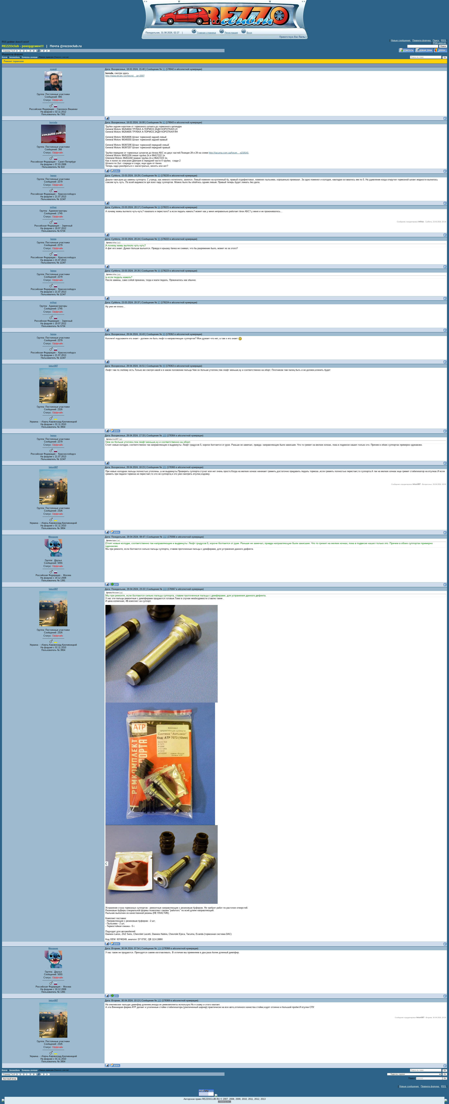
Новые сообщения (401, 40)
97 (159, 302)
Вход (249, 32)
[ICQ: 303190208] (114, 584)
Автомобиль (14, 57)
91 (164, 69)
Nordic (26, 54)
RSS (444, 40)
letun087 (53, 366)
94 (159, 207)
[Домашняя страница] (115, 430)
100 (164, 435)
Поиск (436, 40)
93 (159, 175)
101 (164, 467)
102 (165, 537)
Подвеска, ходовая (29, 57)
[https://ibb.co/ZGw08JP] (161, 903)
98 (164, 334)
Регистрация (231, 32)
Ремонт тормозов (46, 57)
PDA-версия (440, 43)
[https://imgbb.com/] (160, 824)
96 (159, 270)
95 (159, 239)
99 (164, 366)
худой (53, 69)
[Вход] (243, 32)
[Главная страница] (194, 32)
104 (159, 948)
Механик (53, 537)
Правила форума (421, 40)
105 (159, 1000)
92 (164, 122)
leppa (53, 175)
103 (165, 589)
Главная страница (206, 32)
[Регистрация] (221, 32)
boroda (53, 122)
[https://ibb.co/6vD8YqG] (161, 701)
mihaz (53, 207)
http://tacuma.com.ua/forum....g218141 (229, 152)
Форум (4, 57)
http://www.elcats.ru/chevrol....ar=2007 (125, 75)
